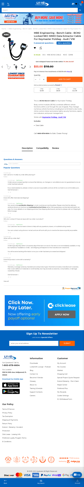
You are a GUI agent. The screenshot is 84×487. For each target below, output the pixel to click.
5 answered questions (43, 43)
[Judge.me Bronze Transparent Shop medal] (34, 459)
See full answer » (13, 190)
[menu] (3, 4)
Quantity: (37, 75)
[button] (8, 192)
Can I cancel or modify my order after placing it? (19, 174)
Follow (5, 176)
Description (27, 148)
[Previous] (5, 46)
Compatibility (42, 148)
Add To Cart (65, 79)
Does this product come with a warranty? (17, 259)
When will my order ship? (12, 238)
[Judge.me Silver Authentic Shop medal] (25, 459)
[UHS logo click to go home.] (42, 4)
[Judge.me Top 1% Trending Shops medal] (51, 459)
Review (55, 148)
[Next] (28, 46)
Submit (67, 343)
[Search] (42, 10)
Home (4, 29)
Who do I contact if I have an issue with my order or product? (24, 219)
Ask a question (64, 43)
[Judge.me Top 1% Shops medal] (42, 459)
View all (6, 281)
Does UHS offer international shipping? (16, 198)
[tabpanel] (42, 18)
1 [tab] (42, 23)
